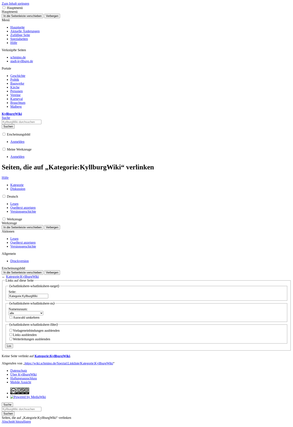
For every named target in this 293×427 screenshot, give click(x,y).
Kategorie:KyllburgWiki (22, 276)
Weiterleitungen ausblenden (31, 339)
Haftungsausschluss (23, 378)
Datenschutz (18, 370)
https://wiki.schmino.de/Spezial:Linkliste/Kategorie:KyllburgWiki (69, 363)
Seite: (12, 292)
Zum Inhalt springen (15, 3)
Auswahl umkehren (26, 317)
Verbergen (52, 16)
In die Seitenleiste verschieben (22, 16)
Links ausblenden (25, 335)
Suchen (8, 126)
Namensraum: (18, 309)
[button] (4, 7)
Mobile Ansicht (20, 382)
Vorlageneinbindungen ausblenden (36, 330)
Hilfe (5, 177)
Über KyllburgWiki (23, 374)
